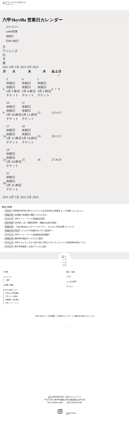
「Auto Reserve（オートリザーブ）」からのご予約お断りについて (44, 227)
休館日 (9, 36)
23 (4, 159)
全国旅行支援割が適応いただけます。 (31, 215)
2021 (6, 67)
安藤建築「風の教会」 (12, 300)
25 (23, 159)
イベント (9, 219)
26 (38, 159)
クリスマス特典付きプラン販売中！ (37, 231)
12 (38, 112)
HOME (5, 272)
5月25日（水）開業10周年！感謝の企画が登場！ (36, 223)
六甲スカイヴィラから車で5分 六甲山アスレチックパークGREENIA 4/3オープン (50, 242)
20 (53, 136)
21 (56, 136)
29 (59, 159)
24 (7, 149)
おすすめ (9, 223)
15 (59, 112)
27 (53, 159)
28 (56, 159)
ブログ (8, 211)
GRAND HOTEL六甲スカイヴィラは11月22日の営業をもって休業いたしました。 (48, 211)
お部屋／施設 (8, 285)
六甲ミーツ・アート (12, 303)
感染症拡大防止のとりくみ (84, 316)
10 (7, 102)
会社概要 (51, 316)
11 (23, 102)
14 (56, 112)
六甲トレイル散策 (11, 296)
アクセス (69, 286)
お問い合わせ (40, 316)
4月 (12, 67)
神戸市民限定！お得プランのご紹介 (30, 246)
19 (38, 136)
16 (4, 136)
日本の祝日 (12, 40)
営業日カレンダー (64, 316)
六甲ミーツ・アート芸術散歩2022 (29, 219)
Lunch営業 (11, 31)
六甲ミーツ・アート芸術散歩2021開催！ (32, 235)
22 (59, 136)
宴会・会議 (70, 272)
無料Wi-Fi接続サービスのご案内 (28, 238)
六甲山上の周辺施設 (12, 293)
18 (23, 126)
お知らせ (9, 215)
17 (7, 126)
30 (4, 183)
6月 (29, 67)
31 (7, 173)
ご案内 (7, 280)
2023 (35, 67)
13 (53, 112)
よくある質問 (71, 282)
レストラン (7, 277)
